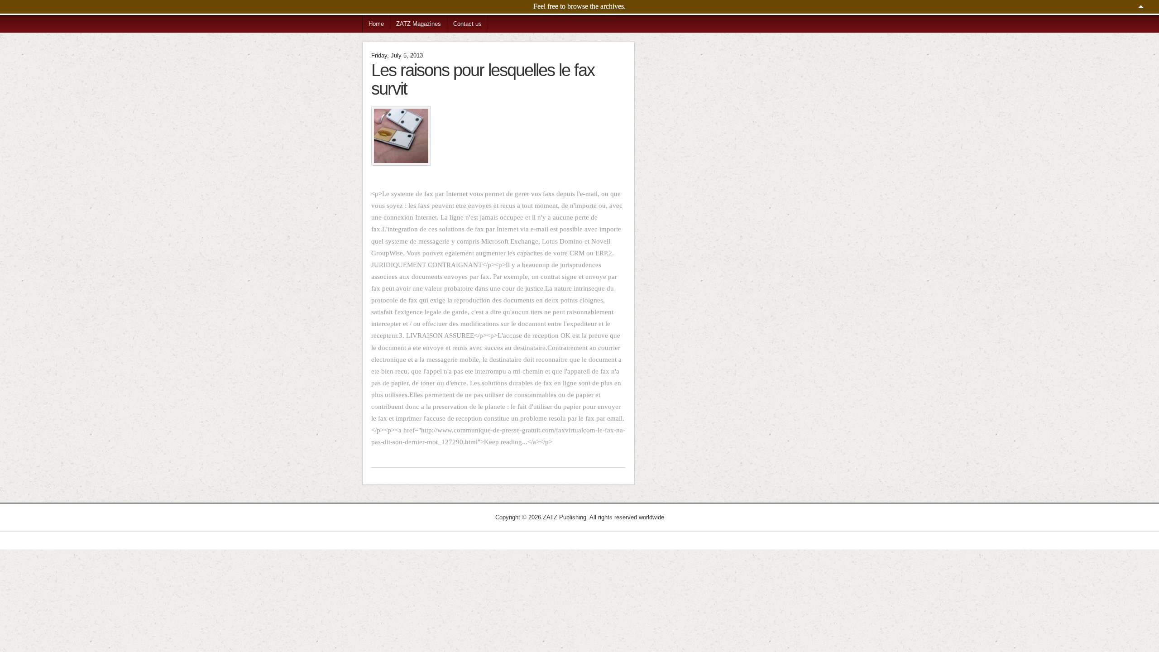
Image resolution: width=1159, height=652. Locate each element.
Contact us (467, 23)
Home (376, 23)
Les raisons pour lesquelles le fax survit (482, 79)
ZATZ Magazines (418, 23)
